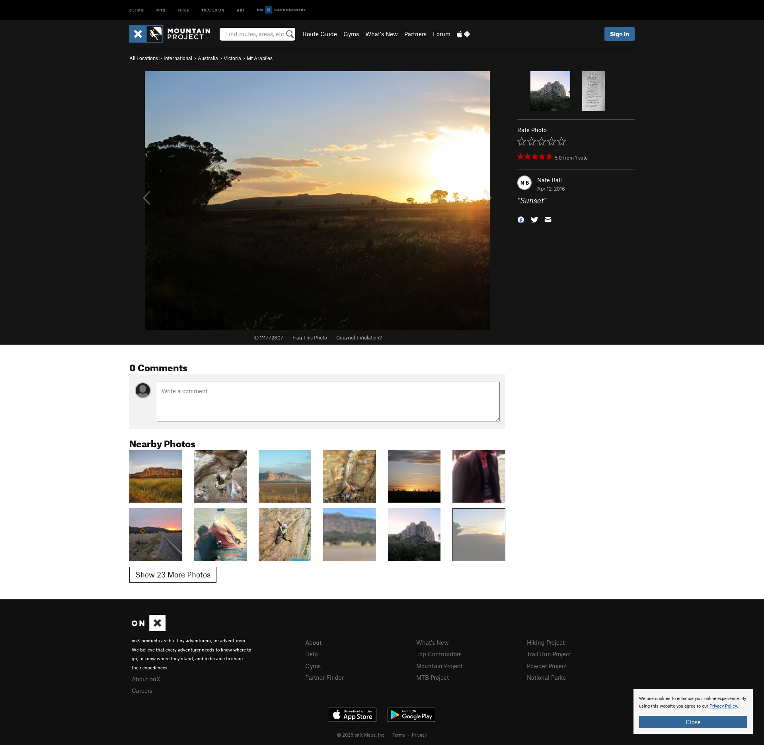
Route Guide (320, 33)
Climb (136, 9)
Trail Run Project (549, 653)
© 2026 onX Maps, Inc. (361, 734)
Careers (142, 690)
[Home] (173, 34)
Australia (208, 58)
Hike (183, 9)
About (313, 642)
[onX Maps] (149, 628)
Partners (415, 33)
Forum (441, 33)
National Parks (546, 677)
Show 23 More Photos (172, 574)
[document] (693, 711)
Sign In (619, 33)
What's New (381, 33)
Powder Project (547, 665)
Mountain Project (439, 665)
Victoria (232, 58)
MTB (161, 9)
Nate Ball (549, 179)
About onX (146, 679)
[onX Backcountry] (281, 10)
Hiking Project (546, 642)
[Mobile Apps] (463, 33)
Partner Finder (324, 677)
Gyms (351, 33)
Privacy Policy (723, 706)
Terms (398, 734)
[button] (520, 219)
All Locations (143, 58)
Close (693, 721)
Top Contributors (439, 653)
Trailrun (213, 9)
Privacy (419, 734)
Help (311, 653)
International (178, 58)
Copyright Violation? (359, 337)
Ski (241, 9)
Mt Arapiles (260, 58)
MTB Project (432, 677)
